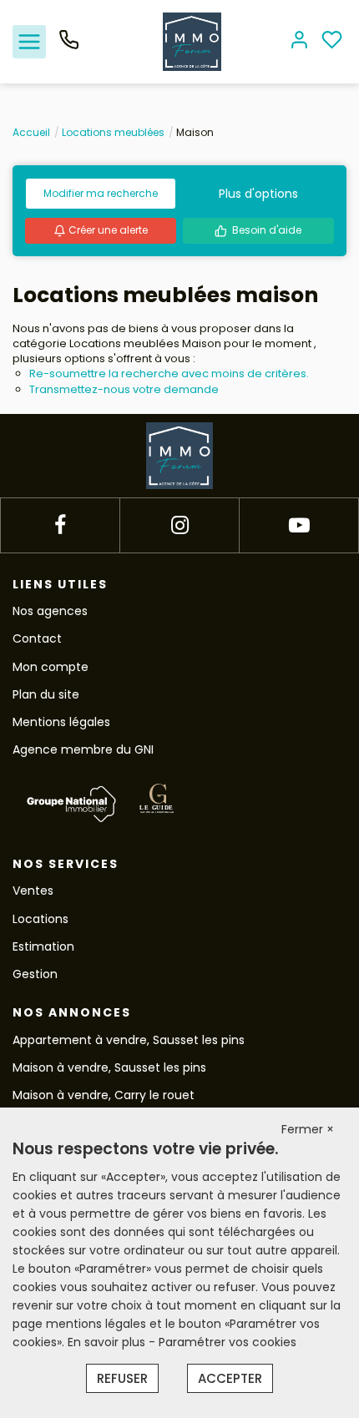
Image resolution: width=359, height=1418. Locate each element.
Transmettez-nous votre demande (124, 389)
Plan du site (46, 694)
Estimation (43, 946)
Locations (40, 919)
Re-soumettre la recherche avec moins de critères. (169, 373)
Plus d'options (258, 193)
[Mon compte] (299, 41)
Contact (37, 638)
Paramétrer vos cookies (227, 1342)
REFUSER (122, 1378)
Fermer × (307, 1129)
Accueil (31, 132)
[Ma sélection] (331, 41)
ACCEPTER (230, 1378)
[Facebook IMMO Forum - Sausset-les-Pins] (60, 525)
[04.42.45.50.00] (68, 46)
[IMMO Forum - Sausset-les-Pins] (192, 41)
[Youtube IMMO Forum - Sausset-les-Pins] (299, 525)
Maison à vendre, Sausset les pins (109, 1067)
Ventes (33, 890)
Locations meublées (113, 132)
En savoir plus (108, 1342)
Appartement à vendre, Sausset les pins (129, 1040)
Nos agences (50, 611)
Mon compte (50, 667)
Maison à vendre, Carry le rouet (104, 1095)
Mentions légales (61, 722)
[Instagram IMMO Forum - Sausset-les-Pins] (180, 525)
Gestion (35, 974)
